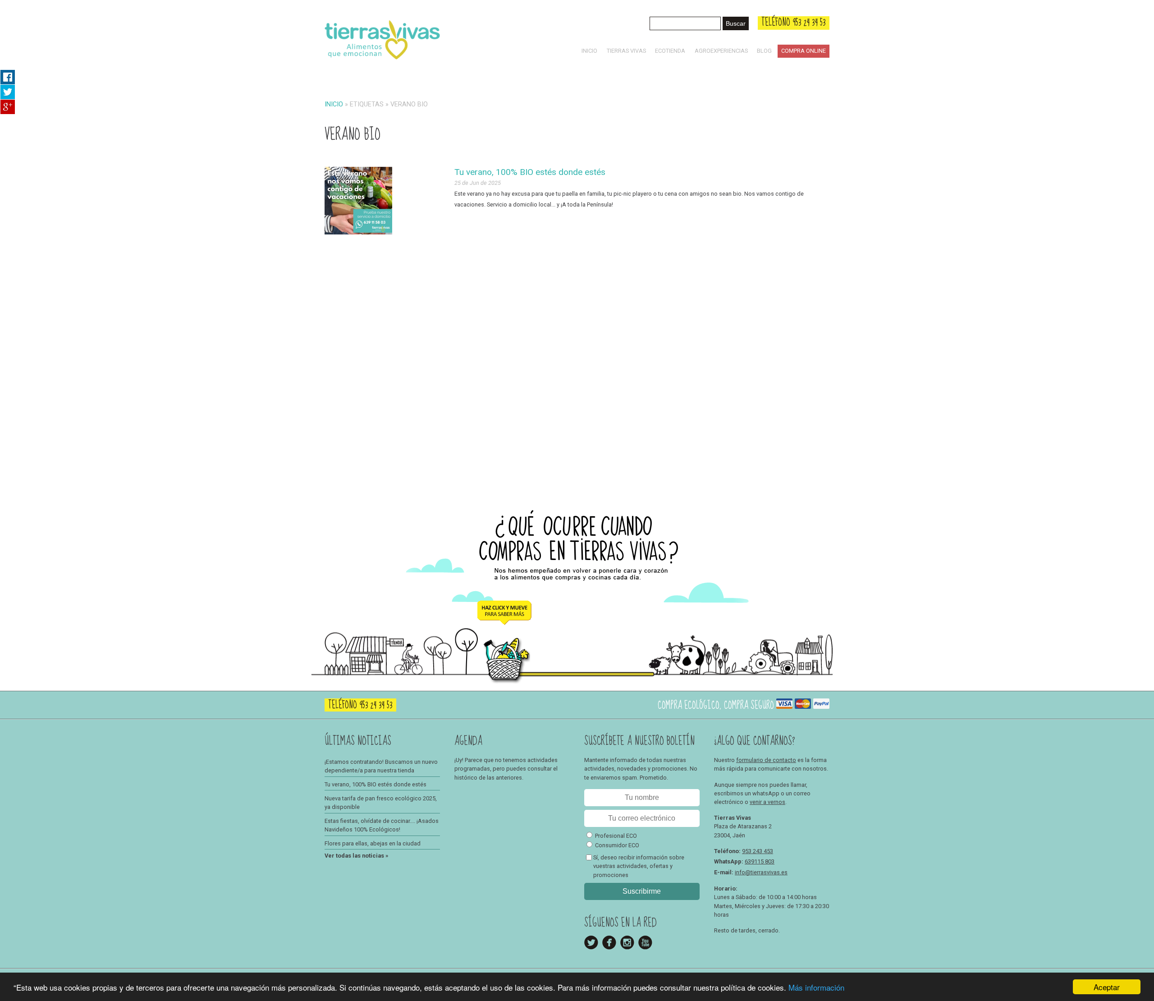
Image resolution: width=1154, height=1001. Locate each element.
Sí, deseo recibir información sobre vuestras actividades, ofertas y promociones (638, 866)
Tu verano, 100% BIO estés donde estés (529, 172)
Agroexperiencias (721, 50)
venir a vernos (767, 802)
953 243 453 (757, 851)
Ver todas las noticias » (356, 855)
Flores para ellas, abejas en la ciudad (373, 843)
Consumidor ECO (617, 845)
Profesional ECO (616, 835)
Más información (816, 987)
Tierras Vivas (626, 50)
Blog (764, 50)
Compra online (803, 50)
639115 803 (759, 861)
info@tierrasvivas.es (761, 872)
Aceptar (1107, 986)
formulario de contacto (766, 760)
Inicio (589, 50)
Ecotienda (670, 50)
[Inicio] (382, 61)
